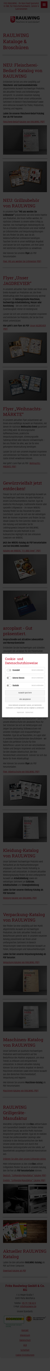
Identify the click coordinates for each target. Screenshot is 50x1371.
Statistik (16, 685)
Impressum (20, 712)
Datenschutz (29, 712)
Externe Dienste (18, 678)
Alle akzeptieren (25, 699)
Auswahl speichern (25, 692)
